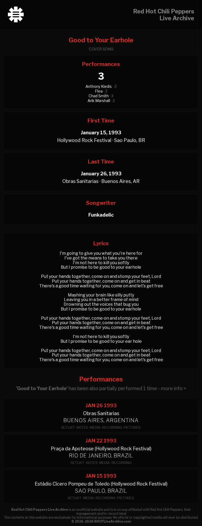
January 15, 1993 (101, 132)
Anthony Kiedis (98, 86)
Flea (99, 91)
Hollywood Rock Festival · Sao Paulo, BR (101, 140)
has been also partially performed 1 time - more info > (101, 388)
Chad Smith (99, 96)
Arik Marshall (99, 100)
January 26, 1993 (101, 173)
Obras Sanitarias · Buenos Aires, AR (101, 181)
